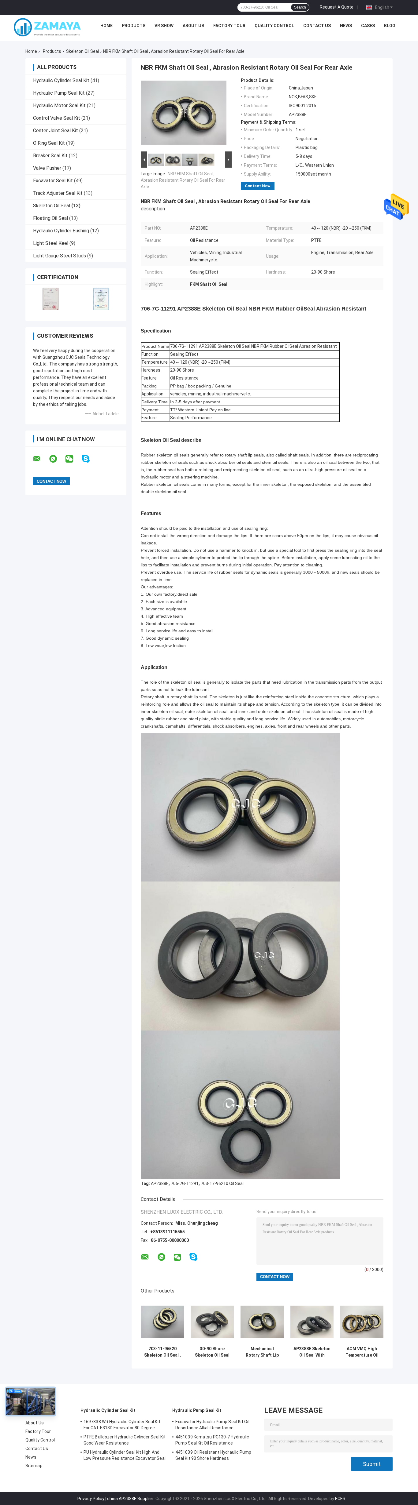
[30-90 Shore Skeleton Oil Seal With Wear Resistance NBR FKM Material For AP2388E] (212, 1321)
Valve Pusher (47, 168)
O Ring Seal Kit (49, 143)
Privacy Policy (90, 1498)
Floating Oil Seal (50, 218)
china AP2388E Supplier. (131, 1498)
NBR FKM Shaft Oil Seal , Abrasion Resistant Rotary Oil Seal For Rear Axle (183, 180)
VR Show (164, 25)
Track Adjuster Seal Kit (58, 193)
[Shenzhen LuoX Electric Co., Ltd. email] (40, 459)
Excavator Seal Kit (53, 181)
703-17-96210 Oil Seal (222, 1183)
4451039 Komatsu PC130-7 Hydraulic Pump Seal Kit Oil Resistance (212, 1439)
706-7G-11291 (185, 1183)
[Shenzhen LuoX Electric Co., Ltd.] (47, 27)
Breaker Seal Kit (50, 155)
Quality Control (274, 25)
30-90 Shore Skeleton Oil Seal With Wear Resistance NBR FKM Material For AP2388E (212, 1352)
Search (300, 7)
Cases (368, 25)
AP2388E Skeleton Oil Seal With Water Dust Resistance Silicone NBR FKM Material (311, 1352)
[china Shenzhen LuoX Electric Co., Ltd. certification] (50, 299)
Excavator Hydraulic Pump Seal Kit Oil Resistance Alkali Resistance (212, 1424)
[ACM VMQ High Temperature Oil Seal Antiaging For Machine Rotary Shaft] (361, 1321)
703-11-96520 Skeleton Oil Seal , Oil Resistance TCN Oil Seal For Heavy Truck (162, 1352)
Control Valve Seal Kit (56, 118)
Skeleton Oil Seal (82, 51)
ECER (340, 1498)
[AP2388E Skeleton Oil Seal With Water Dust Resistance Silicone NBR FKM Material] (312, 1321)
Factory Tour (229, 25)
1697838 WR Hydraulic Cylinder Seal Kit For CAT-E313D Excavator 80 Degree (122, 1424)
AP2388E (160, 1183)
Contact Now (258, 186)
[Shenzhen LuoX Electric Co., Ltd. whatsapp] (57, 459)
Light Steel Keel (50, 243)
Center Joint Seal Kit (55, 130)
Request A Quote (336, 7)
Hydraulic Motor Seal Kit (59, 105)
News (346, 25)
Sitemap (34, 1465)
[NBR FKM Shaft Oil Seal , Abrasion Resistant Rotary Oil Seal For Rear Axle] (183, 114)
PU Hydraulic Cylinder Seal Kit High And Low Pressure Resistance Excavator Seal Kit (125, 1456)
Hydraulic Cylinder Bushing (61, 231)
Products (133, 25)
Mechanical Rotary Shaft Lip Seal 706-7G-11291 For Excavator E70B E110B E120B (262, 1352)
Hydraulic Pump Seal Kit (59, 93)
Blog (389, 25)
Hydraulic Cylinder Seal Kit (61, 80)
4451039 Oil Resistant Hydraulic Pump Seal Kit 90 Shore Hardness (213, 1455)
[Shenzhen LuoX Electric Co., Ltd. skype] (89, 459)
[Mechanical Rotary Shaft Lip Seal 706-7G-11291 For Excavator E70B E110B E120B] (262, 1321)
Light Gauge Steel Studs (59, 256)
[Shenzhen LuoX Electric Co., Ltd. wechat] (73, 459)
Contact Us (317, 25)
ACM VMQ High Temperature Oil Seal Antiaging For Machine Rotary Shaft (362, 1352)
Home (106, 25)
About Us (193, 25)
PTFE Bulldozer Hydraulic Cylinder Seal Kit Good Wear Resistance (125, 1439)
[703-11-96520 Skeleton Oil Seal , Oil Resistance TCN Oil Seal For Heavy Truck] (162, 1321)
